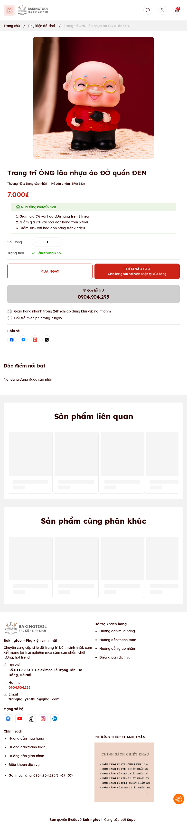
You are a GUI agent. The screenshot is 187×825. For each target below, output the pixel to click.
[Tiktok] (31, 718)
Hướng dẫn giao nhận (117, 648)
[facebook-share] (11, 339)
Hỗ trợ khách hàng (110, 624)
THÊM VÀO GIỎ (137, 271)
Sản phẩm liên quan (93, 416)
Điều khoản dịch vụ (114, 657)
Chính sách (13, 731)
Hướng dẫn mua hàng (117, 631)
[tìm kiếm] (147, 10)
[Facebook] (8, 718)
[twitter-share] (46, 339)
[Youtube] (19, 718)
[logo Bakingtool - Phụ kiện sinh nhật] (48, 628)
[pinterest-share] (35, 339)
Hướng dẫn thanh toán (117, 640)
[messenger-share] (23, 339)
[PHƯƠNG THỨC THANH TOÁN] (138, 772)
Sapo (131, 819)
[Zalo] (54, 718)
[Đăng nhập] (162, 10)
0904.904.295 (19, 687)
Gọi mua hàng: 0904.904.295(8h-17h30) (41, 775)
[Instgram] (43, 718)
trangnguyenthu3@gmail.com (34, 699)
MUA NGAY (49, 271)
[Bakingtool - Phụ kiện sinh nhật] (34, 10)
